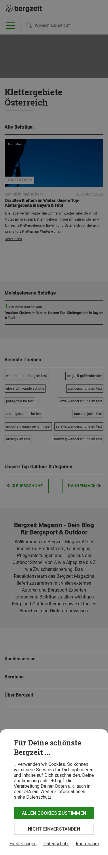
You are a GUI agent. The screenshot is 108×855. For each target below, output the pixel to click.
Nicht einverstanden (54, 829)
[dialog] (54, 792)
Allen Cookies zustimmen (54, 813)
